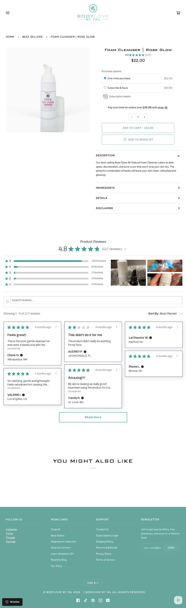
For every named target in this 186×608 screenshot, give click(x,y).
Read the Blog (59, 559)
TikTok (9, 533)
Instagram (11, 529)
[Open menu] (11, 13)
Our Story (56, 565)
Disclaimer (104, 208)
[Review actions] (55, 327)
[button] (125, 249)
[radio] (105, 79)
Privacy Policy (103, 553)
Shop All (55, 529)
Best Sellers (32, 36)
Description (105, 155)
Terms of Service (105, 559)
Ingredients (105, 187)
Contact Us (102, 529)
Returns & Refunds (106, 547)
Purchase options (112, 71)
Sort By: (153, 313)
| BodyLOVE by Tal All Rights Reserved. (115, 592)
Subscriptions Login (107, 535)
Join (170, 547)
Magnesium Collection (63, 541)
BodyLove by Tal (59, 592)
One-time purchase (119, 78)
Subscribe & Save (118, 87)
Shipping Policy (104, 541)
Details (101, 198)
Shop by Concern (61, 547)
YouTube (11, 541)
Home (10, 36)
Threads (10, 537)
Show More (13, 349)
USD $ (91, 583)
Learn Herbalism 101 (62, 553)
